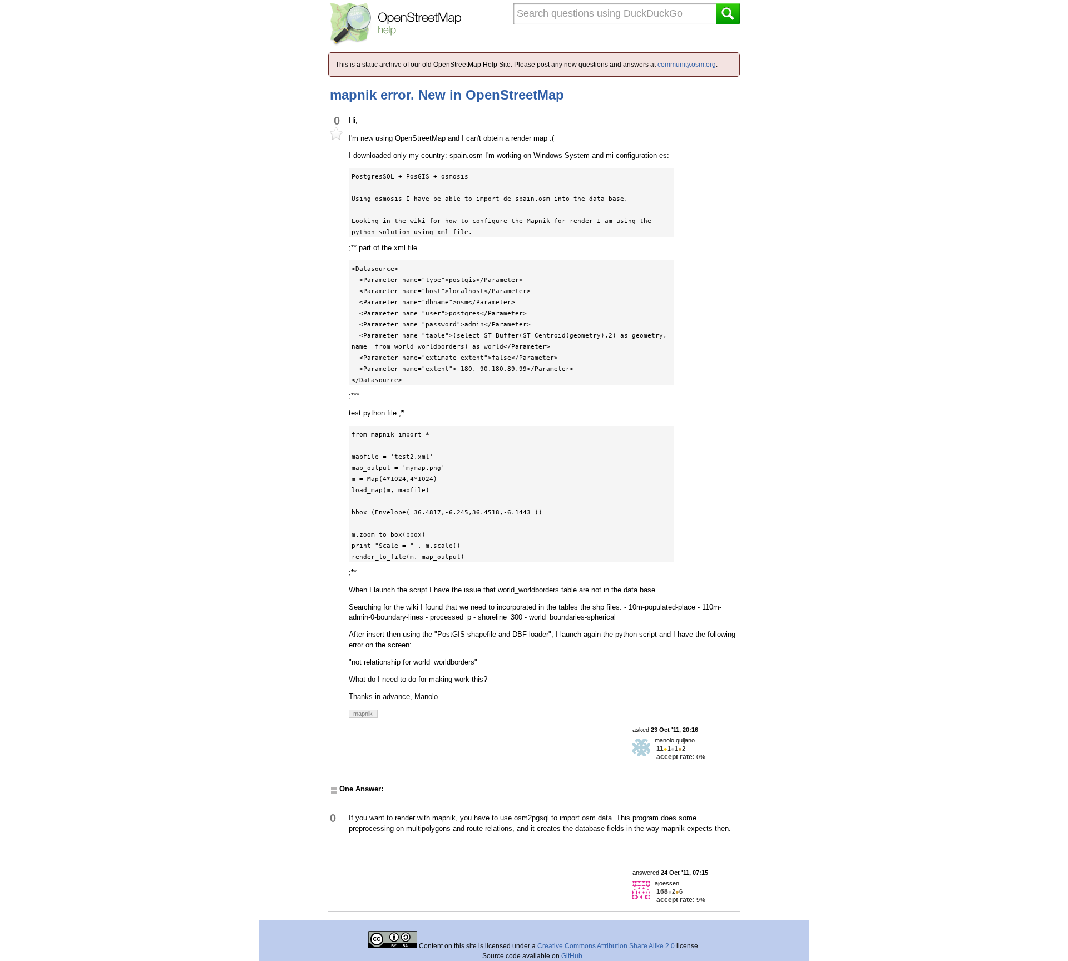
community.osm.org (686, 64)
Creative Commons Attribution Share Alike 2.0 (606, 946)
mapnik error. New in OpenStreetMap (447, 94)
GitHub (572, 956)
